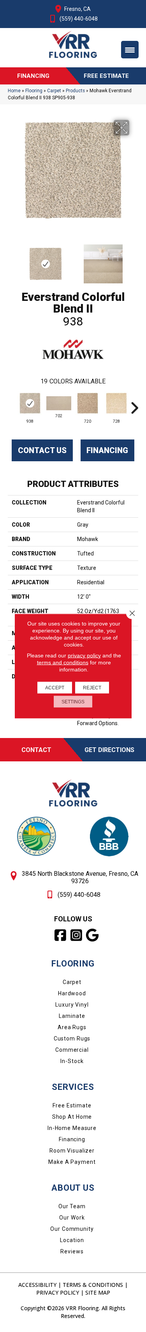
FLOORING (72, 963)
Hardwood (72, 993)
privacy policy (84, 655)
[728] (116, 403)
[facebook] (60, 935)
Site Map (97, 1292)
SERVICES (73, 1087)
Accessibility (37, 1284)
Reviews (71, 1251)
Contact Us (42, 450)
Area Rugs (72, 1027)
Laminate (72, 1016)
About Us (72, 1188)
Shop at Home (72, 1117)
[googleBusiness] (92, 935)
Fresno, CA (77, 9)
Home (14, 90)
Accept (54, 688)
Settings (73, 702)
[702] (58, 403)
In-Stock (71, 1061)
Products (75, 90)
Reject (92, 688)
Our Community (71, 1229)
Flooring (33, 90)
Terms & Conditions (93, 1284)
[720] (87, 403)
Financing (107, 450)
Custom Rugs (72, 1038)
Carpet (54, 90)
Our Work (71, 1217)
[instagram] (76, 935)
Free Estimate (72, 1105)
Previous (12, 260)
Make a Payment (71, 1162)
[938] (30, 403)
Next (134, 260)
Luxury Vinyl (72, 1005)
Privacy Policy (57, 1292)
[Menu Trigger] (130, 49)
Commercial (72, 1050)
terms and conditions (62, 662)
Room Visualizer (72, 1150)
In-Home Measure (72, 1128)
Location (72, 1240)
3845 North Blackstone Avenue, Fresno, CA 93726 (80, 877)
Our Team (72, 1206)
